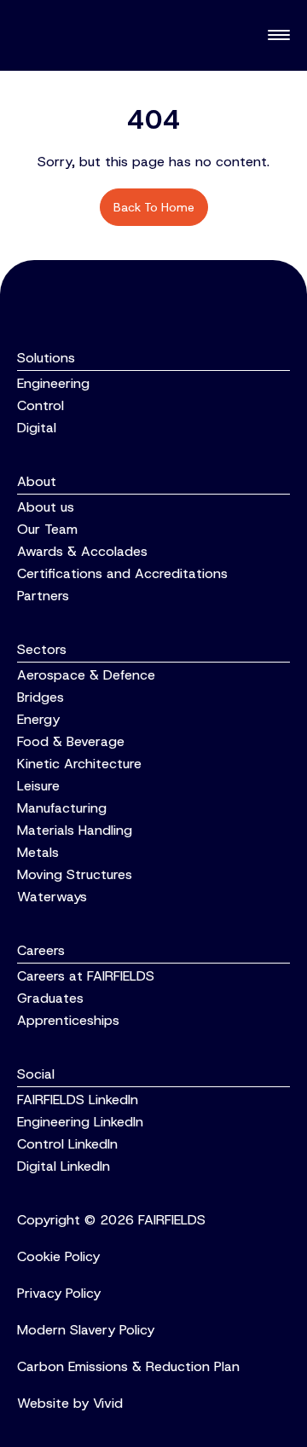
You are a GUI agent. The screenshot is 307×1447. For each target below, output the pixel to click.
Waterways (52, 897)
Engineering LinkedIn (80, 1122)
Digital (36, 428)
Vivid (108, 1403)
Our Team (47, 529)
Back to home (153, 207)
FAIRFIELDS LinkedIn (77, 1099)
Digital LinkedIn (63, 1166)
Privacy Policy (59, 1293)
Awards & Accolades (82, 551)
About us (45, 507)
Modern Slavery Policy (85, 1330)
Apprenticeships (68, 1020)
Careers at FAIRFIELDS (85, 976)
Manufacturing (62, 808)
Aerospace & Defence (86, 675)
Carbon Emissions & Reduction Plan (128, 1366)
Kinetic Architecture (79, 764)
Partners (43, 596)
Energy (38, 719)
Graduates (50, 998)
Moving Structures (74, 874)
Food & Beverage (71, 741)
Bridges (40, 697)
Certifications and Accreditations (122, 573)
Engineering (53, 383)
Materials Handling (74, 830)
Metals (38, 852)
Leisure (38, 786)
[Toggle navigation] (279, 35)
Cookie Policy (58, 1256)
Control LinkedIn (67, 1144)
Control (40, 405)
